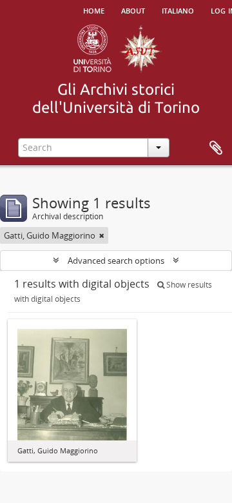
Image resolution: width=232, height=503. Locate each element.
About (133, 10)
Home (93, 10)
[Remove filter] (101, 235)
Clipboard (216, 148)
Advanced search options (116, 260)
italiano (178, 10)
